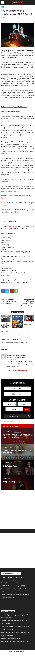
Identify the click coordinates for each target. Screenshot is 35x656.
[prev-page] (16, 334)
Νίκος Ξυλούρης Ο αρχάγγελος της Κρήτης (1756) (16, 632)
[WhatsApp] (16, 291)
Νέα (2, 7)
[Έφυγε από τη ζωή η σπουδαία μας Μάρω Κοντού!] (29, 318)
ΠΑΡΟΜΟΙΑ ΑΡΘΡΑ (17, 312)
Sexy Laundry (9, 481)
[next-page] (19, 334)
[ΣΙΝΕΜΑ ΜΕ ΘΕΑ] (17, 321)
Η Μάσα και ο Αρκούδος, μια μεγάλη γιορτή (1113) (15, 594)
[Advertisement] (17, 509)
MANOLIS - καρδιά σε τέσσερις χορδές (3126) (14, 620)
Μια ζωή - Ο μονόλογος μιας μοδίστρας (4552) (14, 615)
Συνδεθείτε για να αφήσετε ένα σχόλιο (17, 370)
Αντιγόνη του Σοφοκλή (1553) (9, 644)
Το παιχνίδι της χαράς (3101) (9, 583)
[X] (7, 291)
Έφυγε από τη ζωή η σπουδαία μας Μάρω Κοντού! (28, 323)
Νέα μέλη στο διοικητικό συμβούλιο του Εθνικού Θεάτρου (27, 303)
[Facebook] (3, 291)
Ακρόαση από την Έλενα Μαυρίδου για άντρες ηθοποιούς (8, 302)
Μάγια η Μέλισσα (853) (7, 597)
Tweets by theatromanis (8, 421)
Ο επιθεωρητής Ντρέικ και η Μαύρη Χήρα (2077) (15, 626)
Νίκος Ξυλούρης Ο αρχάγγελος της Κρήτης (17, 451)
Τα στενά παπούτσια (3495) (9, 580)
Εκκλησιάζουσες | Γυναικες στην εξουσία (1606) (15, 641)
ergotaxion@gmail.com (8, 191)
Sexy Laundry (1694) (7, 635)
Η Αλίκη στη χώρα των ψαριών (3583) (12, 577)
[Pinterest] (12, 291)
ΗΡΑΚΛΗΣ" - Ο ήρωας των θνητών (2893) (13, 586)
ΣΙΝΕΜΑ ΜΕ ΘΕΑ (16, 329)
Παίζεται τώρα (17, 388)
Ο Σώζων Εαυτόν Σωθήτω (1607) (10, 638)
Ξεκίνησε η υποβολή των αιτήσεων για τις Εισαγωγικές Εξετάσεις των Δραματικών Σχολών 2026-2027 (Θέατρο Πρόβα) (5, 327)
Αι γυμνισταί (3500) (6, 618)
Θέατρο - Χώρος (17, 394)
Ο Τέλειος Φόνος (10, 466)
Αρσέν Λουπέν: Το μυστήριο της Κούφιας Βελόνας (18, 436)
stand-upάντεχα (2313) (7, 623)
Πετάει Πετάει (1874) (7, 629)
